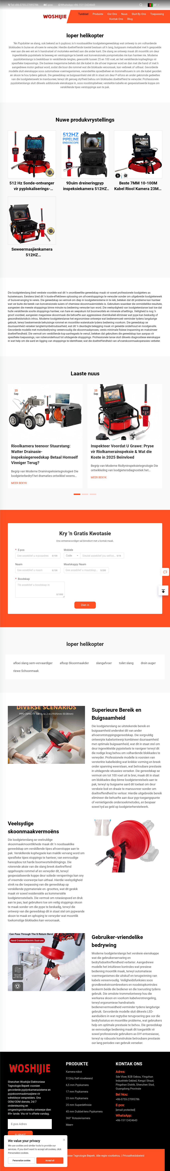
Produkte (98, 14)
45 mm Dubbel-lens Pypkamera (84, 1111)
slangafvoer (104, 663)
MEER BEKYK (19, 483)
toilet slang (126, 663)
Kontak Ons (116, 19)
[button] (77, 494)
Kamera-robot (74, 1071)
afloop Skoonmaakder (74, 663)
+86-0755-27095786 (26, 4)
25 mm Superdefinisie (78, 1104)
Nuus (124, 14)
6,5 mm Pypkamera (77, 1085)
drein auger (148, 663)
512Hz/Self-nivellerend (79, 1078)
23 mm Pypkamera (77, 1098)
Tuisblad (83, 14)
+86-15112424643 (84, 4)
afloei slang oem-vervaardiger (32, 663)
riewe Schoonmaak (26, 671)
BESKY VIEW (31, 154)
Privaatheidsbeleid (133, 1155)
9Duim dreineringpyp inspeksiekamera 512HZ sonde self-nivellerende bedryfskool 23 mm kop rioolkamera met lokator (85, 186)
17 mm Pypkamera (77, 1091)
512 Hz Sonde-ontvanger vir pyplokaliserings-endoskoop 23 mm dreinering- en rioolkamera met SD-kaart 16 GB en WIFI (32, 186)
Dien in (85, 605)
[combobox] (72, 556)
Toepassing (157, 14)
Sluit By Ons (139, 14)
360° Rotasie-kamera (78, 1118)
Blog (130, 19)
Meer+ (69, 1124)
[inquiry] (165, 572)
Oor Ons (112, 14)
